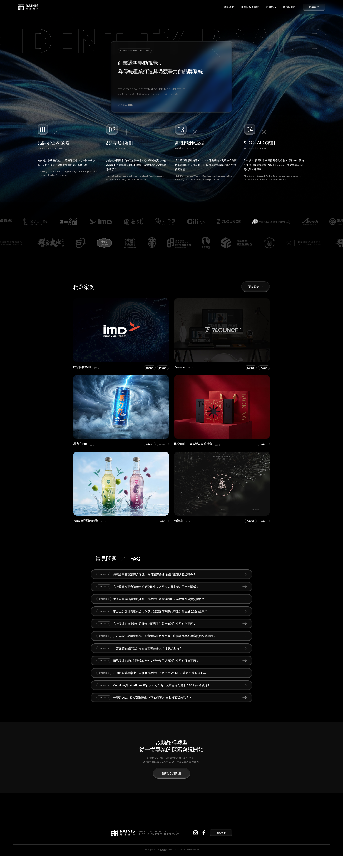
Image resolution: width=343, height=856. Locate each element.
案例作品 (271, 7)
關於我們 (229, 7)
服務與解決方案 (250, 7)
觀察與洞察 (289, 7)
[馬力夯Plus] (121, 407)
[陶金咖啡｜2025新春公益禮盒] (222, 407)
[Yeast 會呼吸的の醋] (121, 484)
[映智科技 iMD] (121, 330)
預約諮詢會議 (171, 773)
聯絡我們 (314, 7)
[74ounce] (222, 330)
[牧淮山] (222, 484)
